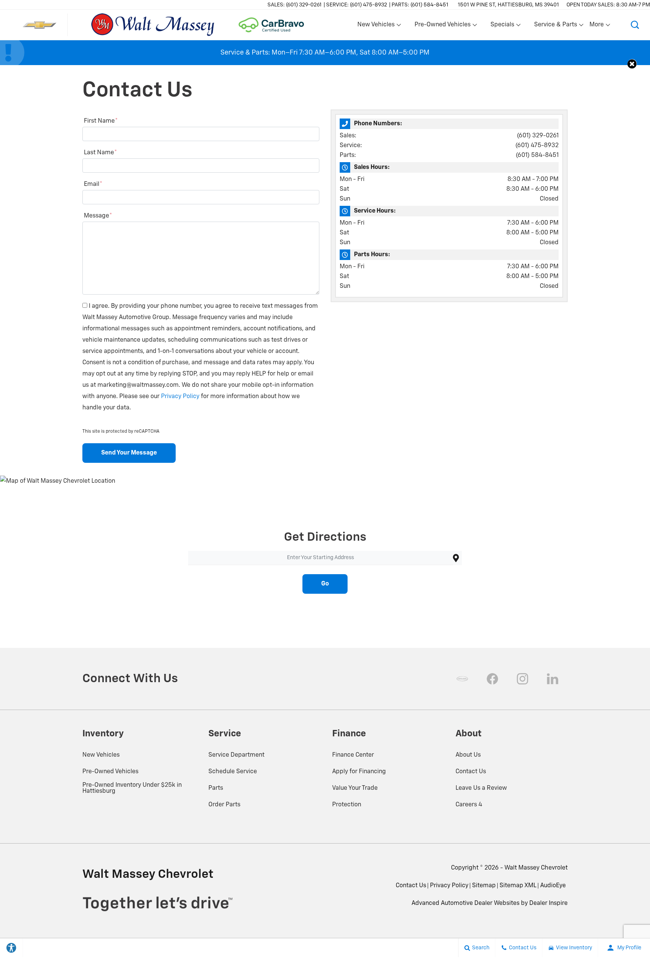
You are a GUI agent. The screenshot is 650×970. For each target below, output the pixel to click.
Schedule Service (232, 772)
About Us (468, 755)
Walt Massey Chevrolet (536, 868)
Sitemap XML (518, 886)
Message (98, 216)
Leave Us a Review (481, 788)
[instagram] (522, 678)
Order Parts (224, 805)
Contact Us (471, 772)
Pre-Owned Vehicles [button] (442, 26)
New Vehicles (101, 755)
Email (93, 184)
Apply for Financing (359, 772)
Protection (346, 805)
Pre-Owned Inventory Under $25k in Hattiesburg (132, 788)
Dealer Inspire (548, 903)
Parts (215, 788)
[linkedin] (552, 678)
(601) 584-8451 (537, 155)
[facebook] (492, 678)
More (597, 26)
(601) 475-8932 (537, 146)
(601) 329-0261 (538, 136)
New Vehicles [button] (376, 26)
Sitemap (484, 886)
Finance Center (353, 755)
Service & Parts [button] (555, 26)
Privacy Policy (180, 397)
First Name (101, 121)
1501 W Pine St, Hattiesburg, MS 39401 (508, 5)
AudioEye (553, 886)
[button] (635, 25)
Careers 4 (469, 805)
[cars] (462, 678)
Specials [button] (502, 26)
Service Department (236, 755)
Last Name (100, 153)
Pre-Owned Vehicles (110, 772)
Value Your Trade (355, 788)
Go (325, 584)
